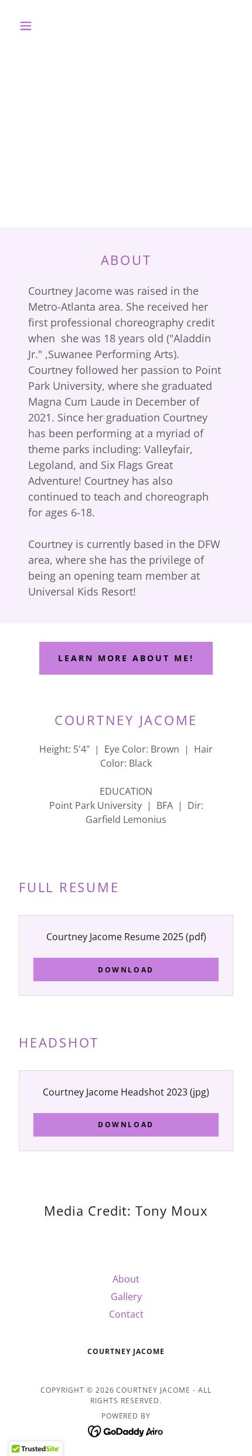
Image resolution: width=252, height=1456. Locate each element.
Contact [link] (126, 1314)
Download (126, 970)
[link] (126, 1430)
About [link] (126, 1279)
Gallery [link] (126, 1296)
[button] (30, 26)
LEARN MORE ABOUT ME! (126, 658)
